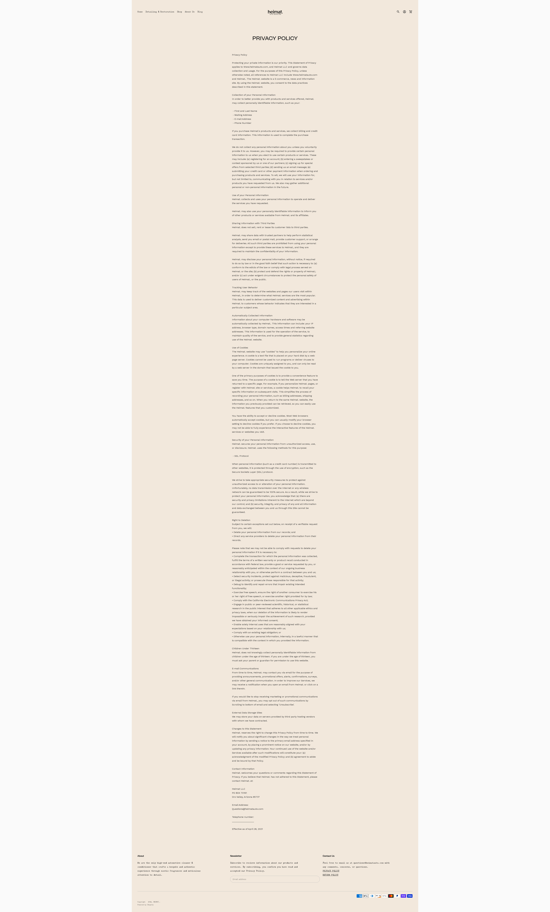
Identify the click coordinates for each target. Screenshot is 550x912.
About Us (190, 12)
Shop (179, 12)
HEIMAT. (156, 902)
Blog (200, 12)
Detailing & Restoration (160, 12)
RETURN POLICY (330, 875)
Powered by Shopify (146, 905)
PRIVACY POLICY (331, 871)
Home (140, 12)
